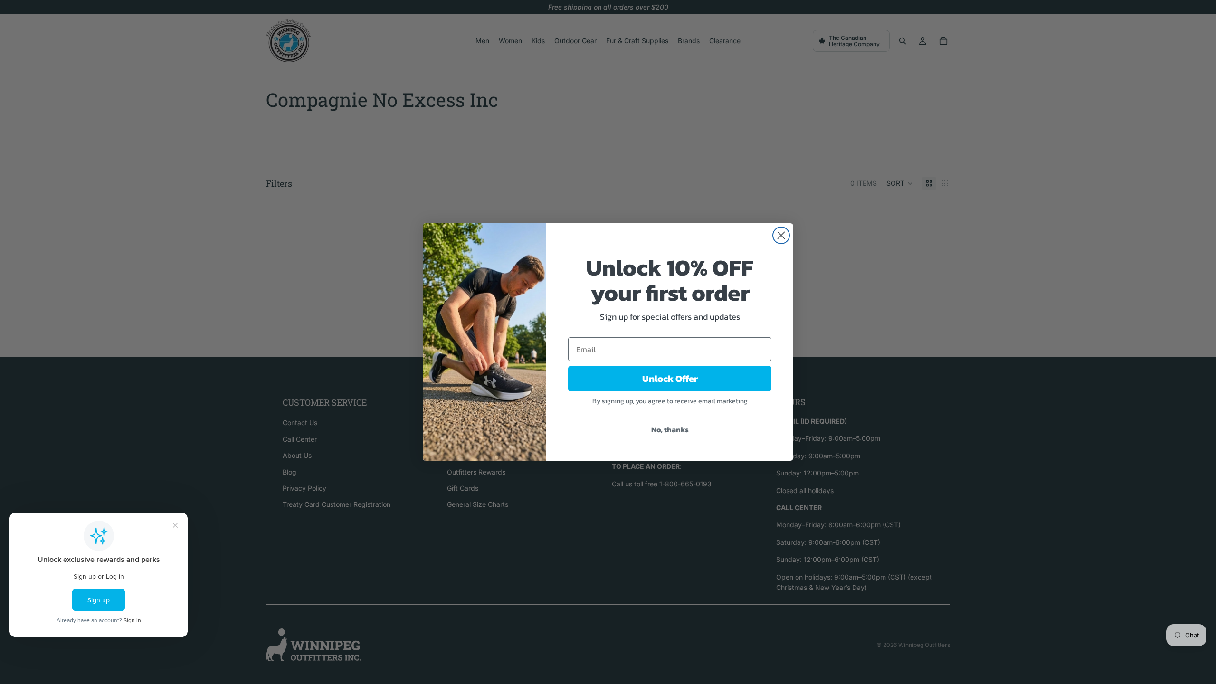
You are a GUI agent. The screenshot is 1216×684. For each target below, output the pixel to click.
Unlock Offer (670, 378)
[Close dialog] (781, 235)
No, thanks (670, 429)
